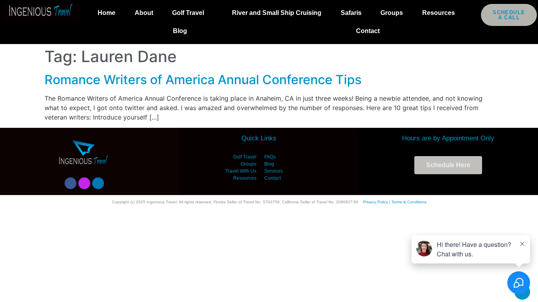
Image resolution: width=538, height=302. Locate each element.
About (144, 12)
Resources (438, 12)
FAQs (270, 157)
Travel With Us (240, 171)
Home (106, 12)
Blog (180, 31)
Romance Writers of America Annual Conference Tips (203, 79)
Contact (368, 31)
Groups (391, 12)
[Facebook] (70, 183)
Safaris (351, 12)
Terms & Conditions (409, 202)
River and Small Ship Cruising (276, 12)
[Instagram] (84, 183)
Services (273, 171)
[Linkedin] (98, 183)
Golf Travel (188, 12)
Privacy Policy (375, 202)
